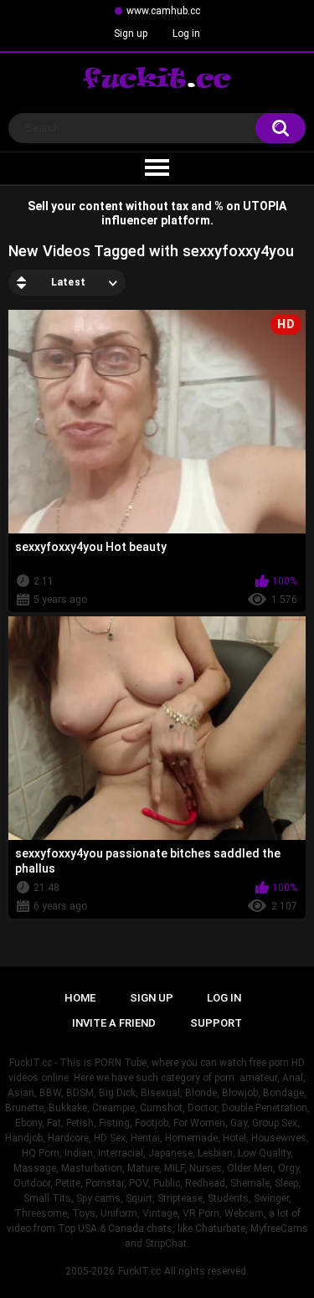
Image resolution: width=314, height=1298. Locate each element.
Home (79, 998)
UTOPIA (264, 206)
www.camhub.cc (163, 11)
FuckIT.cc (139, 1271)
